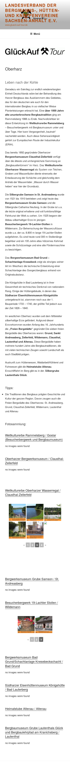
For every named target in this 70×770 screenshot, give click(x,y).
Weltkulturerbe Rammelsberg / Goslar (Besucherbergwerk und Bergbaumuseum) (34, 437)
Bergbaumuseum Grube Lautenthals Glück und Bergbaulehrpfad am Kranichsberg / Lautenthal (34, 732)
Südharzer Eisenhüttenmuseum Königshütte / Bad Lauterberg (35, 687)
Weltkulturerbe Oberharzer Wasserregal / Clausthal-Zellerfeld (32, 492)
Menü (37, 33)
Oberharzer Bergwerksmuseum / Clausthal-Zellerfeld (34, 460)
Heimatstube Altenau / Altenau (25, 708)
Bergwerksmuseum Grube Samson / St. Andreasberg (32, 581)
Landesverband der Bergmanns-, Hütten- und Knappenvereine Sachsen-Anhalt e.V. (32, 12)
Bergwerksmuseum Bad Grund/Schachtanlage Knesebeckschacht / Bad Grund (34, 661)
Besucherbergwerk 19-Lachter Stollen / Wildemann (31, 604)
